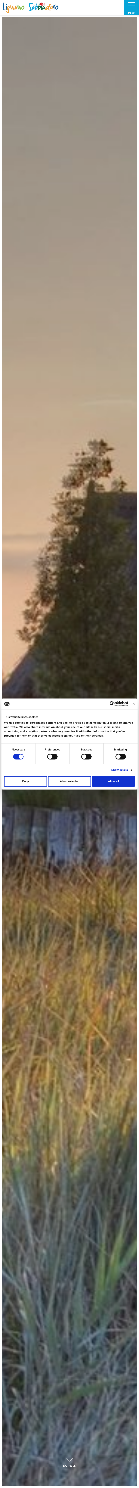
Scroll (69, 1466)
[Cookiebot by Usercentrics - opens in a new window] (112, 704)
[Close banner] (133, 704)
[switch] (52, 756)
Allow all (113, 781)
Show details (119, 769)
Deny (25, 781)
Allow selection (69, 781)
